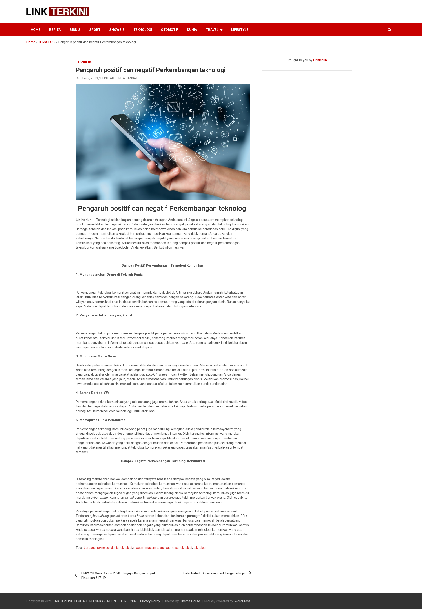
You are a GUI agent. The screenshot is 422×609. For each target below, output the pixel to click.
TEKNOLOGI (142, 30)
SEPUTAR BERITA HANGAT (119, 78)
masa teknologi (181, 547)
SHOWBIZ (117, 30)
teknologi (199, 547)
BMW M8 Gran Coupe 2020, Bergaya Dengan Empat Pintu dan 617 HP (118, 575)
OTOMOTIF (169, 30)
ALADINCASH (275, 65)
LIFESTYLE (240, 30)
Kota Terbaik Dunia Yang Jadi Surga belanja (214, 573)
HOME (35, 30)
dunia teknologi (121, 547)
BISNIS (75, 30)
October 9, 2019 (87, 78)
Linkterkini (320, 60)
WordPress (243, 601)
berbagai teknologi (97, 547)
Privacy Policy (150, 601)
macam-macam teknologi (151, 547)
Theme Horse (190, 601)
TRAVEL (212, 30)
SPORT (94, 30)
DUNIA (192, 30)
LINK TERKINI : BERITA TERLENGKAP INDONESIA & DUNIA (94, 601)
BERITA (55, 30)
